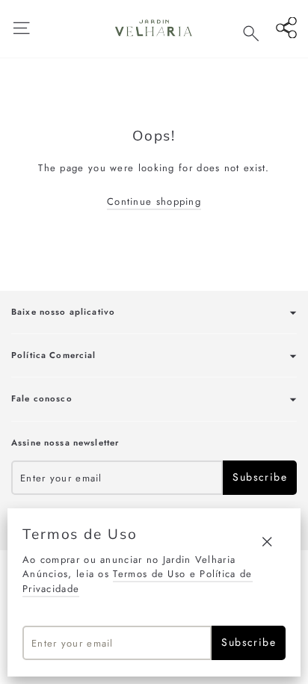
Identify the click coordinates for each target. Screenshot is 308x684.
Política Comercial (53, 355)
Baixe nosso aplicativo (63, 312)
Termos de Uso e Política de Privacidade (137, 581)
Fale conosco (42, 398)
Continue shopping (154, 201)
